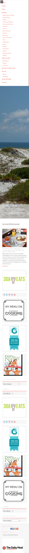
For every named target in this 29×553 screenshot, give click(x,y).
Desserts (5, 28)
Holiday (5, 33)
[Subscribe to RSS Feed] (15, 528)
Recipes (4, 12)
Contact (4, 82)
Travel (4, 71)
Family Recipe (6, 31)
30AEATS (14, 199)
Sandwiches (6, 42)
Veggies (5, 55)
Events (4, 63)
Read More (5, 266)
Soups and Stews (7, 53)
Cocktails (5, 26)
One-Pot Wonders (7, 37)
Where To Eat (6, 58)
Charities (5, 65)
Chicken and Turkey (8, 24)
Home (4, 2)
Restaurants (6, 61)
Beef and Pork (6, 17)
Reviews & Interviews (8, 68)
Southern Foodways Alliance (10, 535)
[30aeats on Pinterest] (17, 528)
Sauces (4, 44)
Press (3, 9)
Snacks (4, 51)
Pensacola (5, 76)
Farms (4, 74)
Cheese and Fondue (8, 22)
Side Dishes (6, 48)
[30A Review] (13, 365)
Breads (4, 19)
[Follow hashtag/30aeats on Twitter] (13, 528)
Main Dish (5, 35)
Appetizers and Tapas (8, 15)
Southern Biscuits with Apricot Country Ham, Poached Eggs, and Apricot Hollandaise (13, 250)
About (4, 6)
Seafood (5, 46)
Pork (4, 39)
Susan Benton (23, 233)
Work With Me (6, 79)
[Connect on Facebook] (11, 528)
